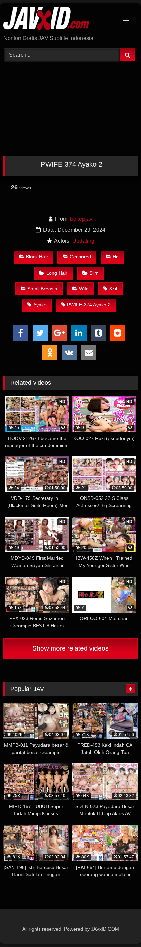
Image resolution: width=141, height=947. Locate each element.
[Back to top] (119, 926)
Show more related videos (70, 648)
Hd (116, 257)
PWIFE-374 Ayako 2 (89, 304)
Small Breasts (42, 288)
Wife (84, 288)
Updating (83, 241)
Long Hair (56, 273)
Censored (80, 257)
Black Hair (37, 257)
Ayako (40, 304)
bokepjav (81, 219)
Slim (94, 273)
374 (113, 288)
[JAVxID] (57, 20)
